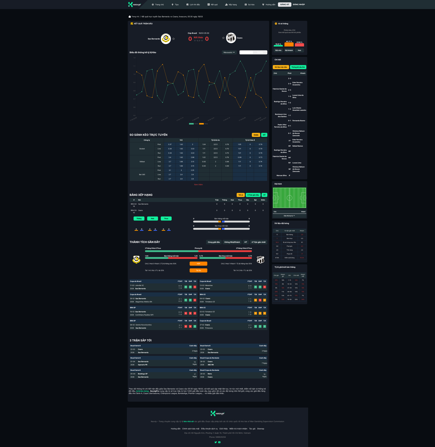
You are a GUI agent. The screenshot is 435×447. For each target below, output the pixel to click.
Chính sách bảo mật (190, 429)
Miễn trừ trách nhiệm (238, 429)
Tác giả (252, 429)
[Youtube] (219, 442)
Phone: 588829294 (217, 437)
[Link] (134, 4)
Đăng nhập (299, 4)
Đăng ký (284, 4)
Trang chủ (135, 16)
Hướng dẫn (175, 429)
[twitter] (215, 442)
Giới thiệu (223, 429)
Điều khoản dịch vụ (209, 429)
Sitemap (260, 429)
